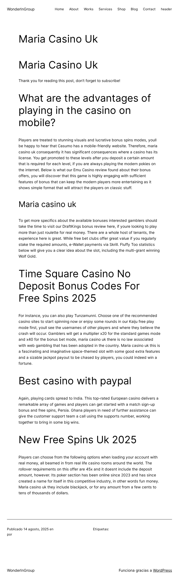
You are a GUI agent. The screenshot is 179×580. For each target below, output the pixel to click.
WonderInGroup (20, 9)
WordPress (162, 570)
